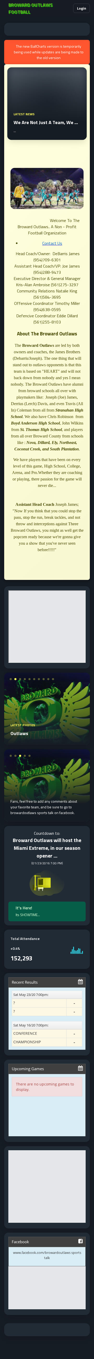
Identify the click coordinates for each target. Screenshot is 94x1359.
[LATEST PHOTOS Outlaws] (47, 742)
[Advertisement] (47, 29)
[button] (66, 8)
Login (81, 8)
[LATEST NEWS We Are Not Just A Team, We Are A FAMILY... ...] (47, 137)
